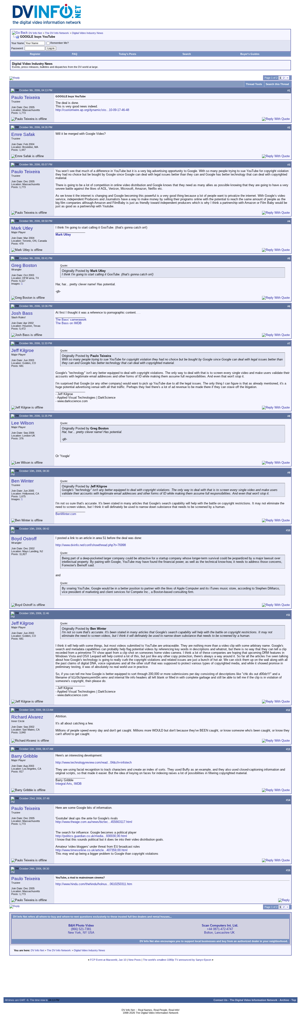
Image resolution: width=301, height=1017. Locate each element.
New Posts (134, 959)
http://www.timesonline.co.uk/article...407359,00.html (91, 850)
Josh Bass (22, 313)
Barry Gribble (24, 756)
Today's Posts (127, 54)
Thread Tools (254, 84)
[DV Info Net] (47, 23)
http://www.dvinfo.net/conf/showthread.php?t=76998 (90, 545)
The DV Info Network (57, 33)
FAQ (74, 54)
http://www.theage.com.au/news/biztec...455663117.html (93, 822)
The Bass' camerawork (71, 319)
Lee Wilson (22, 423)
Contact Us (220, 1000)
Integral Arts (63, 783)
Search (186, 54)
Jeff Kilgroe (22, 350)
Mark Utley (22, 228)
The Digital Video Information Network (253, 1000)
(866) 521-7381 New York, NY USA (81, 929)
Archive (284, 1000)
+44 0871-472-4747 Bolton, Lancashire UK (220, 929)
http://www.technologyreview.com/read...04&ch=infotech (93, 762)
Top (293, 1000)
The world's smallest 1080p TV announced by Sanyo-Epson (177, 959)
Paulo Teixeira (25, 97)
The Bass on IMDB (68, 323)
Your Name (17, 43)
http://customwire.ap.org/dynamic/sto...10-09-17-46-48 (92, 110)
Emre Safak (23, 134)
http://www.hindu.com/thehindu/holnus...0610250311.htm (93, 884)
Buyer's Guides (249, 54)
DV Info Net (35, 33)
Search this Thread (277, 84)
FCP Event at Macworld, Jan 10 (108, 959)
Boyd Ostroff (23, 538)
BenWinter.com (65, 514)
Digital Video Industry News (87, 33)
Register (35, 54)
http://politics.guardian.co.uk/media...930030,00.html (91, 836)
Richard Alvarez (27, 717)
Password (17, 48)
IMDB (78, 783)
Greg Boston (24, 265)
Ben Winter (22, 480)
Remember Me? (59, 42)
